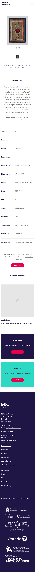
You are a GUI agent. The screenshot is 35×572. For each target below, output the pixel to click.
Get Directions (6, 421)
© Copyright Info (9, 65)
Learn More (17, 352)
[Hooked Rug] (17, 300)
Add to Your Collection (17, 68)
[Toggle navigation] (28, 3)
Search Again (17, 265)
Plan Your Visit (6, 446)
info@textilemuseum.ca (13, 428)
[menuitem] (17, 450)
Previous (16, 280)
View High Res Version (24, 65)
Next (19, 280)
